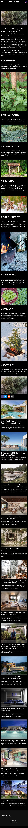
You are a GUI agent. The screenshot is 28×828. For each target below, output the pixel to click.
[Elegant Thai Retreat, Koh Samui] (14, 789)
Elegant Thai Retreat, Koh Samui (12, 801)
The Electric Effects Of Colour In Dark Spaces (12, 710)
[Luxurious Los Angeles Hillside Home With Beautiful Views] (14, 665)
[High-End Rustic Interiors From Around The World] (14, 505)
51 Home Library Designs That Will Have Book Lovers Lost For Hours (13, 582)
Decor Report (14, 1)
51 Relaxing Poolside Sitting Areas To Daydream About (13, 454)
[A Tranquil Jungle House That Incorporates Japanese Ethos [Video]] (14, 473)
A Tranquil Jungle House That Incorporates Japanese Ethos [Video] (14, 486)
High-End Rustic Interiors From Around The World (12, 518)
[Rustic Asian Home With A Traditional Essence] (14, 537)
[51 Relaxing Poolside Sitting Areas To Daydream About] (14, 441)
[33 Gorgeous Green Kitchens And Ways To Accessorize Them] (14, 757)
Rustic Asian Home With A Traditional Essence (10, 550)
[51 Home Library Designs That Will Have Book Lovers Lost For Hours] (14, 569)
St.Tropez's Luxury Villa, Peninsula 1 (14, 741)
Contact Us (14, 820)
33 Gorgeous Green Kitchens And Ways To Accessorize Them (13, 770)
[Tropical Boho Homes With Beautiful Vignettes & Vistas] (14, 409)
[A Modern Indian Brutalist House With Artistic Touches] (14, 601)
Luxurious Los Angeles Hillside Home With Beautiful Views (12, 678)
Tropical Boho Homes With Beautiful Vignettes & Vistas (11, 422)
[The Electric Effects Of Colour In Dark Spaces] (14, 697)
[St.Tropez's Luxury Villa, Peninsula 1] (14, 729)
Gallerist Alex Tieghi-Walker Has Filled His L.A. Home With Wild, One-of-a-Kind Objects (13, 646)
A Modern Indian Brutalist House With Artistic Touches (13, 614)
